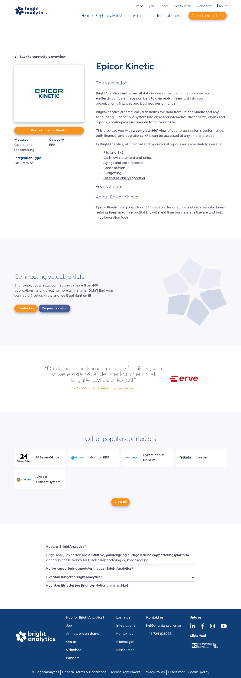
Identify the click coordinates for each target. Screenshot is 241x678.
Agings (108, 163)
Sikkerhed (74, 650)
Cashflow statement (119, 158)
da (221, 5)
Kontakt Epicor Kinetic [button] (49, 130)
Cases (164, 6)
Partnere (73, 658)
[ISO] (204, 648)
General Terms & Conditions (84, 672)
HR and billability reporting (124, 178)
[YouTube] (224, 628)
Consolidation (114, 168)
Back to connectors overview (42, 57)
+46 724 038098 (158, 634)
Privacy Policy (154, 672)
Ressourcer (182, 6)
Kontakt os (124, 634)
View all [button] (120, 502)
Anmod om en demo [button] (207, 15)
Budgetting (112, 173)
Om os (138, 6)
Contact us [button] (26, 308)
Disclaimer (176, 672)
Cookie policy (198, 672)
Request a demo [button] (54, 308)
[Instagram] (212, 628)
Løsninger (139, 15)
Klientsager (125, 642)
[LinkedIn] (192, 628)
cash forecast (132, 163)
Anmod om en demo (82, 634)
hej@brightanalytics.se (163, 626)
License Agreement (124, 672)
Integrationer (168, 15)
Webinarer (204, 6)
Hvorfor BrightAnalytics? (101, 15)
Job (151, 6)
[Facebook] (202, 628)
